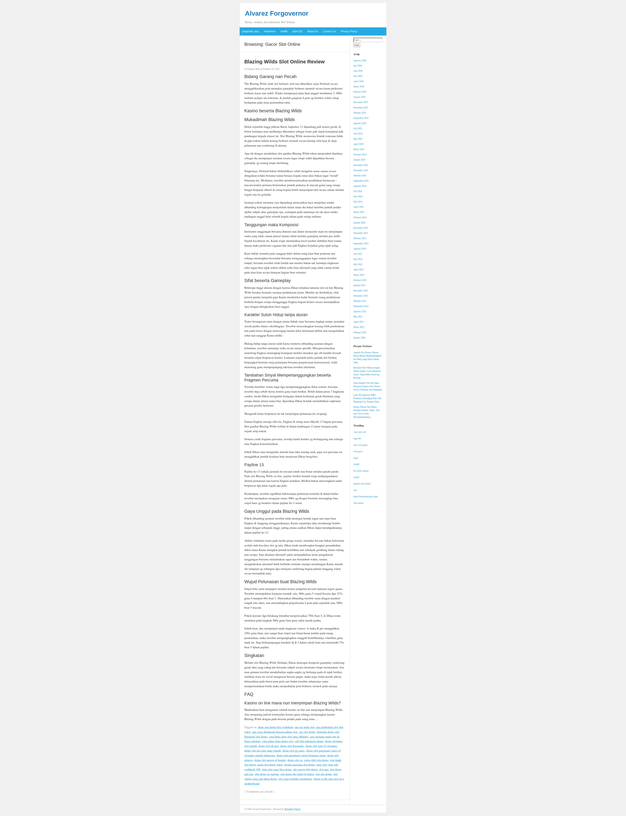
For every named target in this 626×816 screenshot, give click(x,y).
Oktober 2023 (359, 238)
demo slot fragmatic (292, 746)
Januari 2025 (359, 159)
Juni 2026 (358, 70)
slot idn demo (324, 774)
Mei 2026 (357, 76)
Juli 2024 (357, 191)
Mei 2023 (357, 264)
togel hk (357, 438)
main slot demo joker (270, 764)
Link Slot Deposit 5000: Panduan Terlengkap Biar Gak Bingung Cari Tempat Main (367, 398)
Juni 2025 (358, 133)
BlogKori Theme (292, 808)
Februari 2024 (359, 217)
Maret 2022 (358, 326)
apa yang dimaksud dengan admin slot (274, 732)
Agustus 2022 (359, 311)
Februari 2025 (359, 154)
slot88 (283, 31)
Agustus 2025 (359, 123)
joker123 (297, 31)
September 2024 (360, 180)
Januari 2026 (359, 96)
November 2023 (360, 232)
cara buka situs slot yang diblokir (288, 736)
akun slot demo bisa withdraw (275, 727)
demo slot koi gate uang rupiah (262, 750)
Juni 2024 (358, 196)
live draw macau (360, 470)
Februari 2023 (359, 280)
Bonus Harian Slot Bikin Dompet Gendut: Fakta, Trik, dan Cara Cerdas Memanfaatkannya (366, 411)
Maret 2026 (358, 86)
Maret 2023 (358, 274)
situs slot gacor (360, 444)
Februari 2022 (359, 332)
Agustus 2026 (359, 60)
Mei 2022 (357, 316)
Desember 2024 (360, 165)
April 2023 (358, 269)
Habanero (270, 31)
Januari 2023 (359, 285)
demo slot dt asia (269, 746)
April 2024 (358, 206)
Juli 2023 (357, 253)
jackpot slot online (362, 483)
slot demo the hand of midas (297, 774)
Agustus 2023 (359, 248)
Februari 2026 (359, 91)
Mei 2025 (357, 138)
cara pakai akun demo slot (277, 741)
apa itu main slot (304, 727)
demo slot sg (295, 760)
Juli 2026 (357, 65)
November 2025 (360, 107)
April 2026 (358, 81)
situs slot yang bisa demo (277, 769)
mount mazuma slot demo (299, 764)
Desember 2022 (360, 290)
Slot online (358, 502)
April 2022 (358, 321)
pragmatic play (250, 31)
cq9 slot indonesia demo (309, 741)
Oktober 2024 (359, 175)
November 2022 (360, 295)
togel (355, 457)
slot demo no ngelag (267, 774)
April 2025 (358, 144)
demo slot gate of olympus (321, 746)
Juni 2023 (358, 259)
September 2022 (360, 306)
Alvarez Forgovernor (276, 13)
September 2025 (360, 117)
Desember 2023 (360, 227)
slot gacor (358, 451)
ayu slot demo (307, 732)
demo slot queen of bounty (270, 760)
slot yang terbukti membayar (295, 779)
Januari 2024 (359, 222)
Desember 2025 (360, 102)
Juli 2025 (357, 128)
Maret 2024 (358, 211)
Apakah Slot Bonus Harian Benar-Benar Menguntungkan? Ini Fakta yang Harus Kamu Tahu (367, 357)
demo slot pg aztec (294, 750)
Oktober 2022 (359, 300)
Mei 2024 (357, 201)
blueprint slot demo (255, 736)
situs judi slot (359, 431)
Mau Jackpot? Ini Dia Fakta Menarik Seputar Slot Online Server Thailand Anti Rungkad (367, 386)
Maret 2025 (358, 149)
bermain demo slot (328, 732)
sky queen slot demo (305, 769)
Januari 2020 (359, 337)
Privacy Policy (349, 31)
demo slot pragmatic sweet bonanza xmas (301, 755)
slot (355, 490)
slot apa (323, 769)
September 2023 (360, 243)
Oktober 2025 (359, 112)
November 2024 (360, 170)
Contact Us (329, 31)
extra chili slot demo (316, 760)
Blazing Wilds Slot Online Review (284, 61)
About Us (312, 31)
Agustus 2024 (359, 185)
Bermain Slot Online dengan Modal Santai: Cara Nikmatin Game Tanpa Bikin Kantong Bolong (367, 372)
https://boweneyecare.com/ (365, 496)
